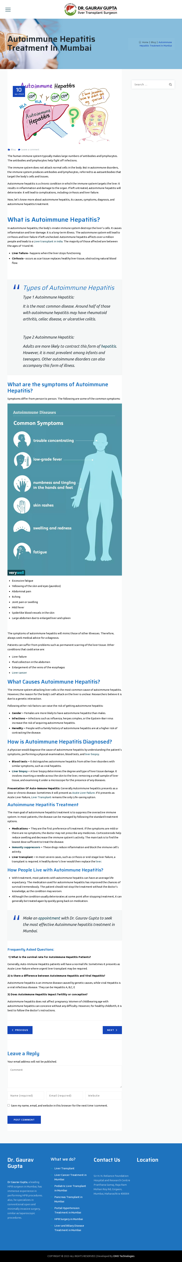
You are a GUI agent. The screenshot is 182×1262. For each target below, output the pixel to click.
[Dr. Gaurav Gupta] (90, 9)
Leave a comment (30, 149)
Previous (21, 1030)
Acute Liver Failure (83, 792)
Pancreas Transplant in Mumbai (68, 1199)
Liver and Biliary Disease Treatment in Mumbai (69, 1228)
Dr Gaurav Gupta (17, 1182)
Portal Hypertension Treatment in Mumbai (67, 1210)
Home (144, 42)
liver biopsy (92, 754)
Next (110, 1030)
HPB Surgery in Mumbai (68, 1219)
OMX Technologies (124, 1256)
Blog (13, 149)
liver (98, 861)
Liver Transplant (41, 797)
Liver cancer (19, 672)
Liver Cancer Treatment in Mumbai (70, 1177)
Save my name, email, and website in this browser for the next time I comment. (59, 1105)
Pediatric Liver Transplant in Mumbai (70, 1188)
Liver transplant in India (48, 241)
